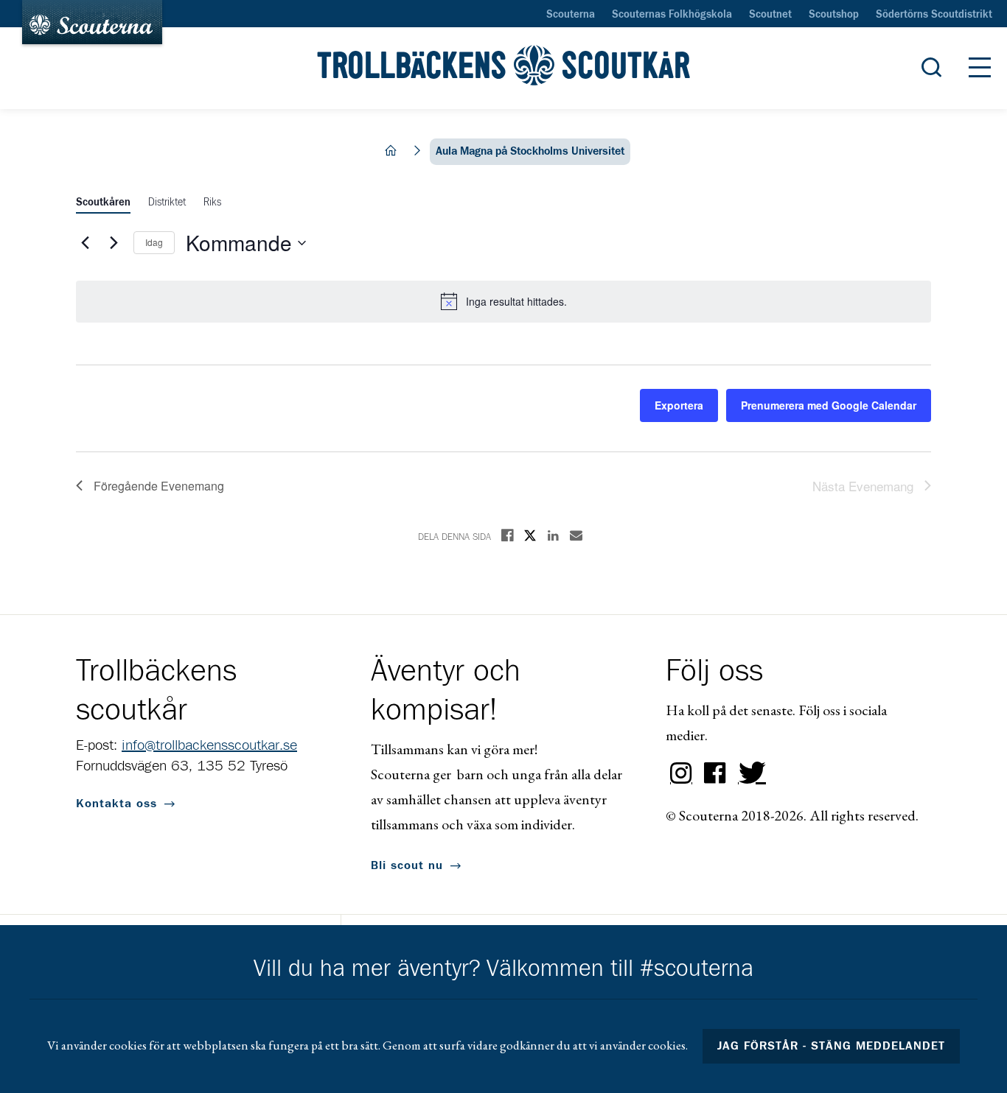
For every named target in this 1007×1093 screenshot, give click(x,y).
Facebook (715, 773)
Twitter (749, 773)
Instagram (681, 773)
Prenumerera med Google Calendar (828, 405)
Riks (212, 202)
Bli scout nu (407, 865)
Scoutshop (834, 15)
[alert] (503, 301)
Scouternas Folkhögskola (672, 15)
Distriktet (167, 202)
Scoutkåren (103, 202)
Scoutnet (770, 15)
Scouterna (570, 15)
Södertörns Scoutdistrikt (934, 15)
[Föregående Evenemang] (85, 243)
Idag (154, 242)
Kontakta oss (116, 803)
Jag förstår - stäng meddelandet (831, 1046)
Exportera (679, 405)
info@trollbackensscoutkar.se (209, 745)
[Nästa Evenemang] (113, 243)
